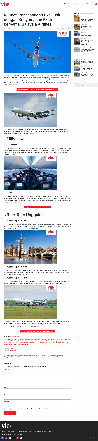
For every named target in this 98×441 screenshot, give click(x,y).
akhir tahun (18, 339)
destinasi (38, 339)
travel (67, 341)
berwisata (25, 339)
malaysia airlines (9, 341)
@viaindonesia (80, 85)
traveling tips (44, 342)
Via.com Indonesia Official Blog (20, 4)
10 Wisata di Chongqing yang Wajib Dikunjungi (87, 75)
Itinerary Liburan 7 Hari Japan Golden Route (87, 34)
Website (6, 401)
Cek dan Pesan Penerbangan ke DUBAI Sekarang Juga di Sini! (37, 331)
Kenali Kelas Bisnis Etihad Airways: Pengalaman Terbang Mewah (87, 50)
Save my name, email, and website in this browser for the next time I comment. (30, 409)
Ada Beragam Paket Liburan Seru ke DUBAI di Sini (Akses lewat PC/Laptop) (37, 89)
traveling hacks (35, 342)
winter (67, 342)
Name (6, 387)
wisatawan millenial (23, 344)
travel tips (15, 342)
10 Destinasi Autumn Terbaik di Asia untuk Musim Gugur (86, 28)
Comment (7, 369)
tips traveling (61, 341)
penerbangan (19, 341)
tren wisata (52, 342)
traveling (26, 342)
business (32, 339)
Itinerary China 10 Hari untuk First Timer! (86, 69)
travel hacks (7, 342)
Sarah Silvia (13, 350)
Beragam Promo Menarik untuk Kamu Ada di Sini (37, 207)
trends (62, 342)
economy (52, 339)
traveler (21, 342)
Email (6, 394)
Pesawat (26, 341)
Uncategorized (15, 336)
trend (58, 342)
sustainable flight (48, 341)
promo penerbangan (36, 341)
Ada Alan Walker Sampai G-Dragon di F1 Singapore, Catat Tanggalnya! (87, 42)
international (60, 339)
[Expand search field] (96, 4)
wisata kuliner (13, 344)
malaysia (67, 339)
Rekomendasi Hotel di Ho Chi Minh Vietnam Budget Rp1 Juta (87, 62)
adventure (11, 339)
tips (55, 341)
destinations (45, 339)
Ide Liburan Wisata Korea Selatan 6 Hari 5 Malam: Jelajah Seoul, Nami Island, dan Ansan (87, 19)
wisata (6, 344)
